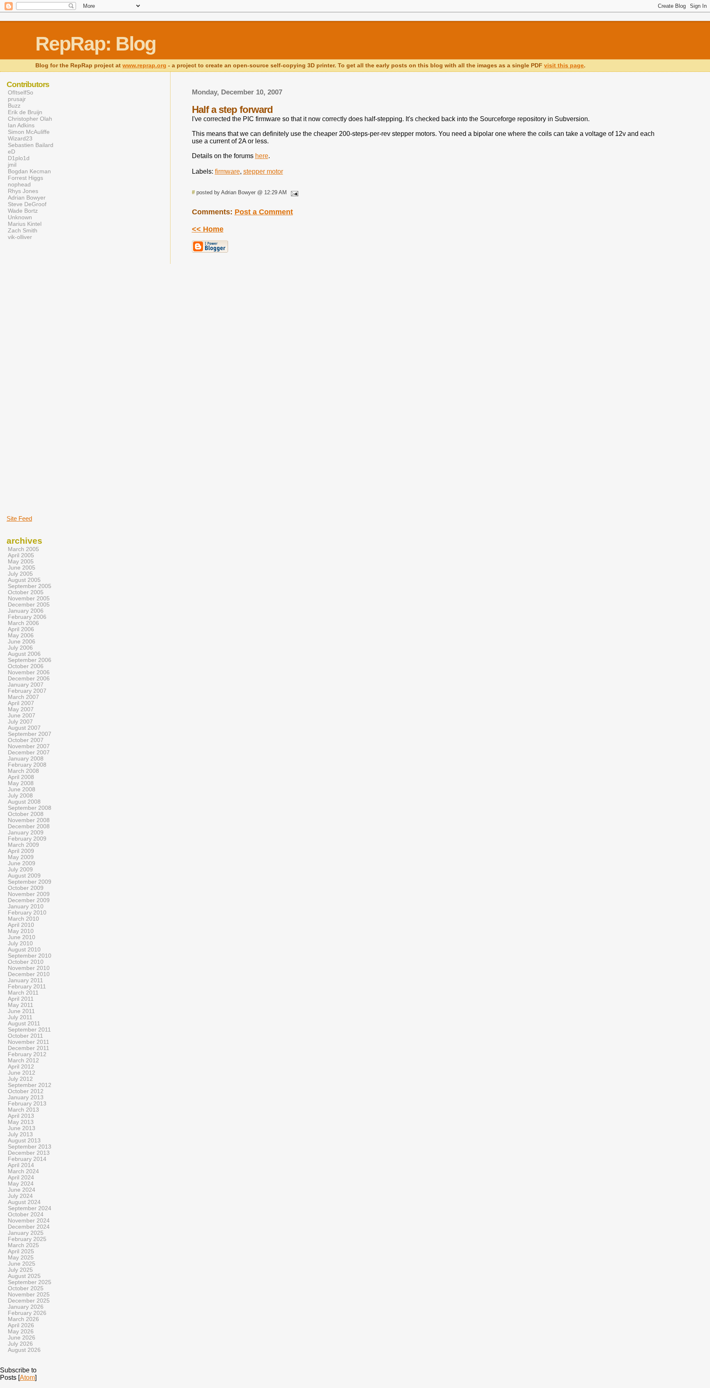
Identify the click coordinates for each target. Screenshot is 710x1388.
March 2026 (23, 1319)
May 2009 (21, 857)
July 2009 (20, 869)
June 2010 (21, 937)
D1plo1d (19, 158)
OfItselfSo (20, 92)
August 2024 (24, 1202)
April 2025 (21, 1251)
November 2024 (29, 1221)
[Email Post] (293, 192)
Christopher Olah (30, 118)
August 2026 (24, 1350)
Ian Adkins (21, 125)
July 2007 (20, 722)
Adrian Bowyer (27, 197)
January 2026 (26, 1307)
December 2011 (28, 1048)
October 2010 (26, 962)
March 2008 (23, 771)
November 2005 (29, 598)
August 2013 (24, 1141)
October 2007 (26, 740)
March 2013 (23, 1110)
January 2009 (26, 833)
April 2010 (21, 925)
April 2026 (21, 1325)
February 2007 (27, 691)
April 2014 (21, 1165)
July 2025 (20, 1270)
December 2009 (29, 900)
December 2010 (29, 974)
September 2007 (29, 734)
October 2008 (26, 814)
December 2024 (29, 1227)
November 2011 (28, 1042)
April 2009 (21, 851)
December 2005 (29, 605)
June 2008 (21, 789)
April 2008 (21, 777)
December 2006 (29, 679)
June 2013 (21, 1128)
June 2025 (21, 1264)
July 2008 (20, 796)
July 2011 (20, 1017)
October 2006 (26, 666)
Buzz (14, 105)
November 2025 (29, 1294)
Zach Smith (22, 230)
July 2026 (20, 1344)
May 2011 (20, 1005)
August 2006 (24, 654)
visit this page (564, 65)
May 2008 (21, 783)
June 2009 (21, 863)
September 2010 (29, 956)
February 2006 (27, 617)
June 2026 (21, 1338)
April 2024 (21, 1177)
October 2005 (26, 592)
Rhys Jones (23, 191)
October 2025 (26, 1288)
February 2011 (27, 987)
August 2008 (24, 802)
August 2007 (24, 728)
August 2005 (24, 580)
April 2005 (21, 555)
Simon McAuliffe (29, 132)
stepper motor (263, 171)
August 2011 (24, 1023)
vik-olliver (20, 237)
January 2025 (26, 1233)
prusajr (17, 99)
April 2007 (21, 703)
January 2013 (26, 1097)
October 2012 (26, 1091)
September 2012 (29, 1085)
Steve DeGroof (27, 204)
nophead (19, 184)
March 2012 (23, 1060)
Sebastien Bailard (30, 145)
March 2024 (23, 1171)
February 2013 (27, 1104)
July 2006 (20, 648)
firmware (227, 171)
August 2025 (24, 1276)
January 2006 (26, 611)
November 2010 (29, 968)
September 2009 (29, 882)
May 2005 (21, 561)
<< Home (208, 229)
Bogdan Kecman (29, 171)
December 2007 (29, 752)
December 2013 (29, 1153)
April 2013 (21, 1116)
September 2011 (29, 1030)
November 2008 (29, 820)
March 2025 (23, 1245)
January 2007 (26, 685)
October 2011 (25, 1036)
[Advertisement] (31, 377)
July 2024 (20, 1196)
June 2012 (21, 1073)
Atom (27, 1377)
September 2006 (29, 660)
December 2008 (29, 826)
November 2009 (29, 894)
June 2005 (21, 568)
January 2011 (25, 980)
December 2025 (29, 1301)
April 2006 (21, 629)
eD (11, 151)
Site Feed (19, 518)
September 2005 (29, 586)
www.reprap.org (144, 65)
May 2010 (21, 931)
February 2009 (27, 839)
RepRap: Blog (95, 44)
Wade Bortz (23, 210)
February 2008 (27, 765)
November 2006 (29, 672)
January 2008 (26, 759)
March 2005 (23, 549)
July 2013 (20, 1134)
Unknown (20, 217)
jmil (12, 164)
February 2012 (27, 1054)
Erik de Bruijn (25, 112)
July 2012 (20, 1079)
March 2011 (23, 993)
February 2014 (27, 1159)
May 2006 (21, 635)
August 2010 (24, 950)
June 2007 (21, 715)
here (261, 155)
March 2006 (23, 623)
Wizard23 (20, 138)
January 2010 (26, 906)
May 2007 (21, 709)
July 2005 (20, 574)
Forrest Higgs (25, 178)
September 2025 (29, 1282)
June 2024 (21, 1190)
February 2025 (27, 1239)
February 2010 (27, 913)
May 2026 (21, 1331)
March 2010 (23, 919)
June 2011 (21, 1011)
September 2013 (29, 1147)
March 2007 (23, 697)
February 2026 (27, 1313)
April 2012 (21, 1067)
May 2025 (21, 1258)
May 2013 (21, 1122)
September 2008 (29, 808)
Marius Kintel (24, 224)
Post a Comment (264, 212)
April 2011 (21, 999)
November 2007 (29, 746)
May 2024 (21, 1184)
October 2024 (26, 1214)
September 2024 (29, 1208)
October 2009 (26, 888)
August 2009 (24, 876)
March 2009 (23, 845)
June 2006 (21, 642)
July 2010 (20, 943)
